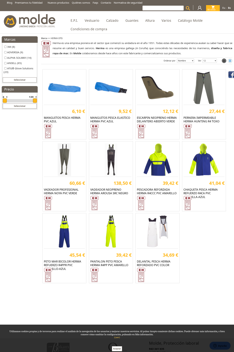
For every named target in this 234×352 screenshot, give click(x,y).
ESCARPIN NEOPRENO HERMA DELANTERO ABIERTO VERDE (157, 119)
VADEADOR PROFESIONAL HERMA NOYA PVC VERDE (61, 191)
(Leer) (117, 337)
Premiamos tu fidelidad (28, 2)
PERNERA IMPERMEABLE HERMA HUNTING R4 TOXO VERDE (201, 121)
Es (229, 7)
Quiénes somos (81, 2)
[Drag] (5, 100)
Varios (166, 20)
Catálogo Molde (190, 20)
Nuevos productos (58, 2)
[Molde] (29, 19)
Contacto (106, 2)
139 (31, 97)
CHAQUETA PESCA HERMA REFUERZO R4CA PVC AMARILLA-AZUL (200, 193)
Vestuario (92, 20)
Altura (150, 20)
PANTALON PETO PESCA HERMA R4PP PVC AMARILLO (109, 263)
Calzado (112, 20)
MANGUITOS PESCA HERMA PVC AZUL (62, 119)
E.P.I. (74, 20)
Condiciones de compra (89, 29)
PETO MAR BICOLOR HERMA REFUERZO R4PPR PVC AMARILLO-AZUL (62, 265)
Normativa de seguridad (128, 2)
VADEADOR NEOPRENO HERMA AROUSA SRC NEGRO (109, 191)
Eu (223, 7)
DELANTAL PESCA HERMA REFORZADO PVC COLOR (153, 263)
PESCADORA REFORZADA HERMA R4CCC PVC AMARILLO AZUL (157, 193)
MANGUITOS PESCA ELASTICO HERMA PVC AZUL (110, 119)
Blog (9, 2)
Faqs (95, 2)
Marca (44, 38)
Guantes (131, 20)
